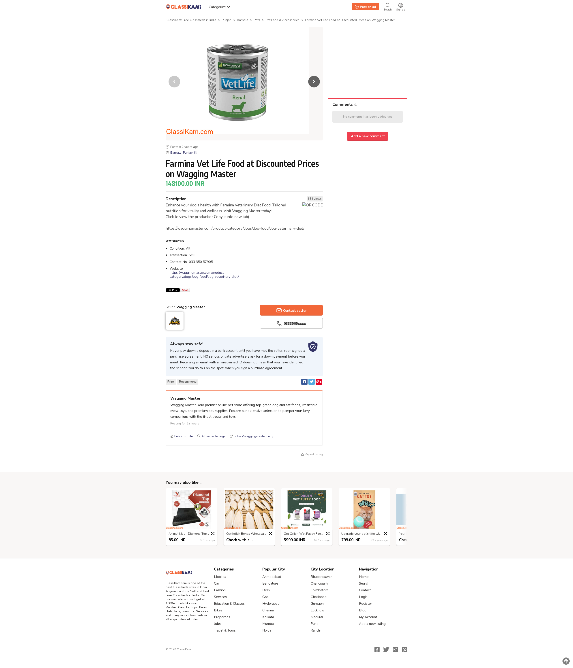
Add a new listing (372, 624)
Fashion (220, 590)
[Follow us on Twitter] (386, 649)
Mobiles (220, 577)
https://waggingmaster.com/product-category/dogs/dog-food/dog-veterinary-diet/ (204, 274)
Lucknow (317, 610)
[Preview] (213, 533)
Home (364, 577)
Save (319, 382)
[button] (314, 81)
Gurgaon (317, 604)
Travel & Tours (225, 630)
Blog (362, 610)
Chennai (268, 610)
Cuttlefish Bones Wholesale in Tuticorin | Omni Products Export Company (250, 534)
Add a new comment (367, 136)
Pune (315, 624)
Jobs (217, 624)
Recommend (188, 382)
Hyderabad (271, 604)
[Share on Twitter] (311, 382)
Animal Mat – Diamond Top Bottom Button (193, 534)
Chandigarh (319, 583)
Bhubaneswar (321, 577)
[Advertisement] (367, 62)
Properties (222, 617)
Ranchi (316, 630)
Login (363, 597)
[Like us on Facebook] (377, 649)
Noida (266, 630)
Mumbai (268, 624)
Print (170, 382)
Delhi (266, 590)
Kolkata (268, 617)
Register (365, 604)
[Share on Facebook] (304, 382)
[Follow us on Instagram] (395, 649)
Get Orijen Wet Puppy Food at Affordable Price (308, 534)
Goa (265, 597)
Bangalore (270, 583)
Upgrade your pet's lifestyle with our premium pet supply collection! (365, 534)
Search (364, 583)
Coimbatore (320, 590)
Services (220, 597)
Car (216, 583)
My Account (368, 617)
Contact (365, 590)
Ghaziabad (319, 597)
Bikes (218, 610)
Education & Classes (229, 604)
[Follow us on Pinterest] (404, 649)
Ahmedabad (271, 577)
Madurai (317, 617)
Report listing (313, 454)
